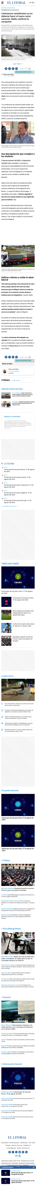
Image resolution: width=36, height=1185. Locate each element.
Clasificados (24, 1142)
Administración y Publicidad (9, 1163)
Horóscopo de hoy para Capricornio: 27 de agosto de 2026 (18, 485)
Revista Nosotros (14, 1142)
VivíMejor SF (27, 1145)
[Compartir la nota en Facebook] (6, 68)
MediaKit (25, 1165)
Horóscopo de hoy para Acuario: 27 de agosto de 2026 (17, 477)
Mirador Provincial (17, 1145)
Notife (19, 1148)
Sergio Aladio (16, 380)
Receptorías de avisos (27, 1161)
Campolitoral (5, 1142)
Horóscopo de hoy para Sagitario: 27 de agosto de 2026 (18, 493)
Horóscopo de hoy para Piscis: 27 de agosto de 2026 (19, 469)
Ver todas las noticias (9, 506)
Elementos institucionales (26, 1163)
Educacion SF (25, 1148)
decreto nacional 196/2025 (11, 160)
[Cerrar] (32, 72)
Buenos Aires (14, 346)
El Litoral (30, 90)
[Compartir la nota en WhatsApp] (13, 68)
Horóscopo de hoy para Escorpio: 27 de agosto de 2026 (17, 500)
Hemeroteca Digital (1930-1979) (10, 1161)
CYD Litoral (31, 1142)
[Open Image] (4, 37)
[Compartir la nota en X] (9, 68)
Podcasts (8, 1145)
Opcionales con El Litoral (15, 1165)
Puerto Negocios (11, 1148)
